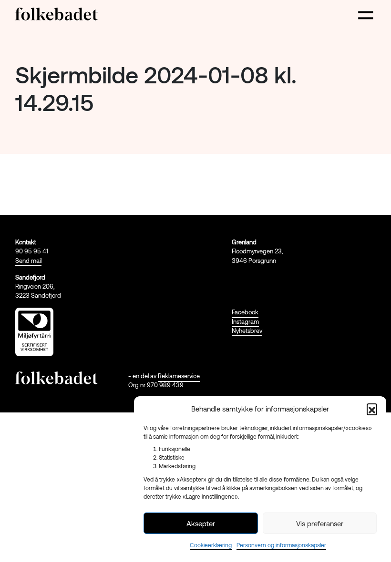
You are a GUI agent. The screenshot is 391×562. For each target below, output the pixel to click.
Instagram (245, 321)
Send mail (28, 260)
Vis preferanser (319, 523)
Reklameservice (179, 376)
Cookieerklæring (211, 545)
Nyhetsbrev (247, 330)
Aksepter (200, 523)
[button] (372, 408)
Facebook (245, 312)
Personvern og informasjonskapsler (281, 545)
